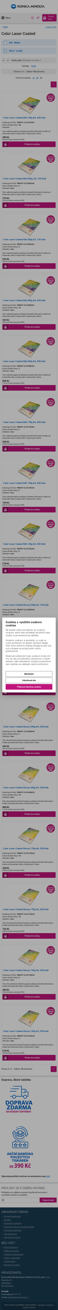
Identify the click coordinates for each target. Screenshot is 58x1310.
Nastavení (29, 674)
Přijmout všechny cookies (29, 687)
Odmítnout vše (29, 680)
